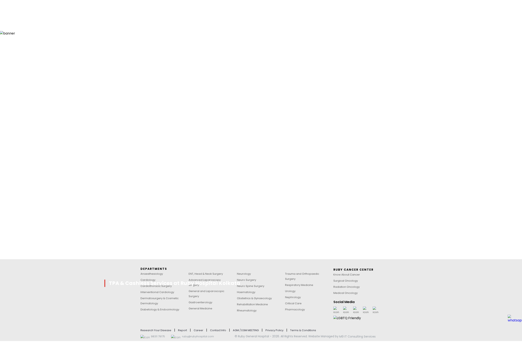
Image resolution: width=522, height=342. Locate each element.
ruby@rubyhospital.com (198, 336)
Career (198, 330)
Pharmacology (295, 309)
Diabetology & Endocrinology (159, 309)
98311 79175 (158, 336)
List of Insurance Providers (164, 212)
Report (182, 330)
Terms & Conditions (303, 330)
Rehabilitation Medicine (252, 304)
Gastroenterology (200, 302)
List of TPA (151, 236)
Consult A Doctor (164, 9)
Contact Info (218, 330)
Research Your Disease (155, 330)
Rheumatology (247, 310)
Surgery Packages (241, 9)
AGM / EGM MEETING (246, 330)
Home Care (276, 9)
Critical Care (293, 303)
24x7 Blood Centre (312, 9)
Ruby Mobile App (351, 9)
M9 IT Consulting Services (357, 336)
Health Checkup (201, 9)
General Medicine (200, 308)
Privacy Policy (274, 330)
